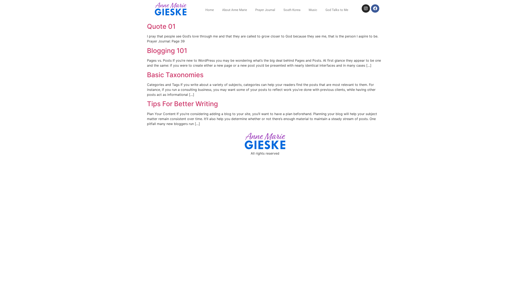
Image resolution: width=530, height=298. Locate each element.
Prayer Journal (265, 10)
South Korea (291, 10)
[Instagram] (366, 8)
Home (209, 10)
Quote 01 (161, 26)
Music (313, 10)
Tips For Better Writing (182, 104)
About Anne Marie (234, 10)
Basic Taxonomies (175, 75)
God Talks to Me (336, 10)
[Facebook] (375, 8)
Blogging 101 (167, 51)
